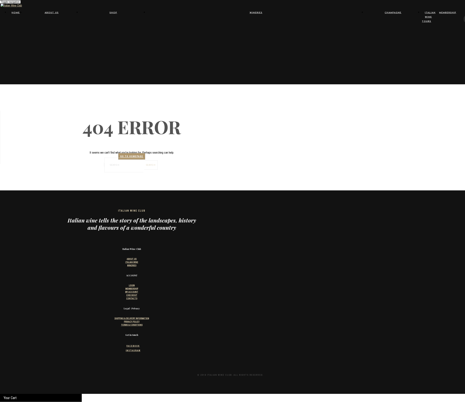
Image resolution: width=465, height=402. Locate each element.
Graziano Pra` (328, 40)
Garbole (328, 33)
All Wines (113, 22)
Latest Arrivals (113, 75)
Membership (447, 13)
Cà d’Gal (175, 29)
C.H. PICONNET (113, 49)
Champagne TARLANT (175, 33)
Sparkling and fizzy (113, 64)
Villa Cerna (226, 64)
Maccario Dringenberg (328, 43)
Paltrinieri (175, 50)
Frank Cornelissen (176, 36)
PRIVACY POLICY (132, 321)
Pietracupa (328, 50)
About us (52, 13)
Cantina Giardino (226, 29)
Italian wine (51, 26)
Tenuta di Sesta (226, 60)
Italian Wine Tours (429, 17)
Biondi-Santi (277, 26)
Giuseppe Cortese (226, 40)
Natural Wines (113, 26)
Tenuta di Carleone (175, 60)
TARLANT (113, 55)
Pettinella (277, 50)
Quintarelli (328, 54)
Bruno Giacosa (328, 26)
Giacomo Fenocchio (328, 36)
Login (132, 285)
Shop (113, 13)
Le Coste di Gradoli (277, 43)
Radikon (175, 57)
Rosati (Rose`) (113, 36)
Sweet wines (113, 68)
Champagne (113, 40)
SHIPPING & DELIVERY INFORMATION (131, 318)
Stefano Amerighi (328, 57)
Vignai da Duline (175, 64)
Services (51, 29)
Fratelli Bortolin (226, 36)
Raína (226, 57)
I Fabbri (226, 43)
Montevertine (277, 47)
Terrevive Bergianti (277, 60)
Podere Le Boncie (226, 54)
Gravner (277, 40)
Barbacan (277, 23)
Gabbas (277, 36)
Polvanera (277, 54)
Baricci (176, 26)
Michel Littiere (113, 52)
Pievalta (175, 54)
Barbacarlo (328, 23)
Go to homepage (131, 156)
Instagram (133, 350)
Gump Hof (175, 43)
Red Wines (113, 29)
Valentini (328, 60)
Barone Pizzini (226, 26)
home (16, 13)
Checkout (131, 295)
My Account (131, 292)
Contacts (51, 33)
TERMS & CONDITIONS (132, 325)
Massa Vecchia (175, 47)
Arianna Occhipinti (226, 23)
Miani (226, 47)
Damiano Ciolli (226, 33)
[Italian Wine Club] (11, 5)
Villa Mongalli (277, 64)
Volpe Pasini (328, 64)
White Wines (113, 33)
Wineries (256, 13)
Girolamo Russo (175, 40)
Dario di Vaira (277, 33)
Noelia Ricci (328, 47)
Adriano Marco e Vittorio (175, 23)
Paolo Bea (226, 50)
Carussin (277, 29)
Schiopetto (277, 57)
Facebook (133, 346)
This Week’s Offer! (113, 71)
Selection (51, 22)
